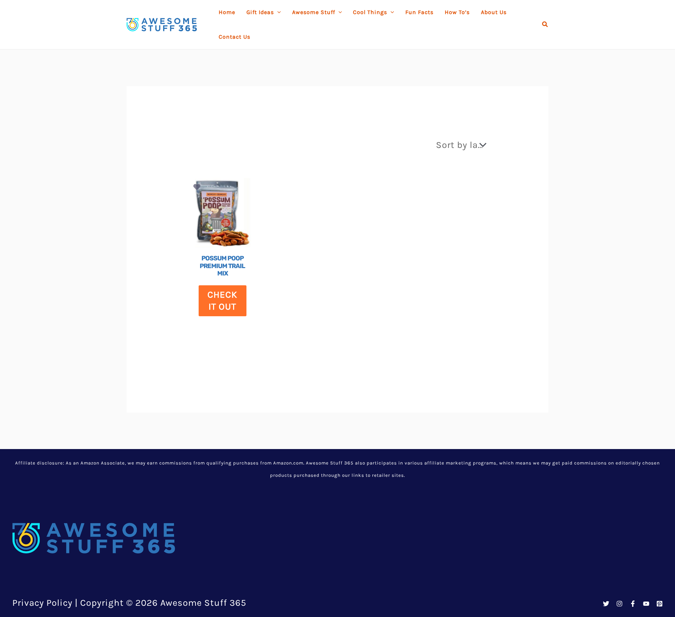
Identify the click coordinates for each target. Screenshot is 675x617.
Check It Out (222, 300)
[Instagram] (619, 603)
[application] (277, 12)
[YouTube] (646, 603)
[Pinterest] (659, 603)
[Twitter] (606, 603)
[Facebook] (633, 603)
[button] (545, 24)
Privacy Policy (42, 602)
